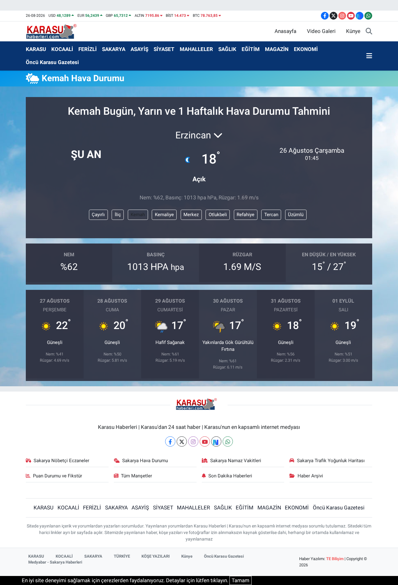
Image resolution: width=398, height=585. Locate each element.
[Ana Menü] (369, 56)
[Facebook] (170, 441)
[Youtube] (205, 441)
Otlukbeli (218, 214)
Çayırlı (98, 214)
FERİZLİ (87, 49)
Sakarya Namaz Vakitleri (235, 460)
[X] (182, 441)
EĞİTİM (251, 49)
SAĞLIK (227, 49)
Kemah (138, 214)
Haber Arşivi (310, 476)
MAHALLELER (196, 49)
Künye (353, 31)
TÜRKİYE (122, 556)
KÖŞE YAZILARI (155, 556)
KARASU (36, 49)
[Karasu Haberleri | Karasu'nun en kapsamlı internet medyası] (54, 30)
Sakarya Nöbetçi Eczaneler (61, 460)
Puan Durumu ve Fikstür (57, 476)
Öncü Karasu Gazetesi (52, 62)
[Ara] (369, 31)
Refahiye (245, 214)
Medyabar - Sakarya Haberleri (55, 562)
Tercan (271, 214)
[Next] (216, 441)
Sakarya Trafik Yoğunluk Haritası (331, 460)
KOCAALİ (62, 49)
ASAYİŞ (139, 49)
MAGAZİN (277, 49)
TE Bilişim (335, 558)
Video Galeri (321, 31)
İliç (118, 214)
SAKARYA (113, 49)
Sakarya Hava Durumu (145, 460)
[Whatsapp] (228, 441)
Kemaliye (164, 214)
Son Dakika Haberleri (230, 476)
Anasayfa (285, 31)
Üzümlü (295, 214)
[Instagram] (193, 441)
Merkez (191, 214)
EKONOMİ (306, 49)
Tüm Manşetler (136, 476)
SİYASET (164, 49)
